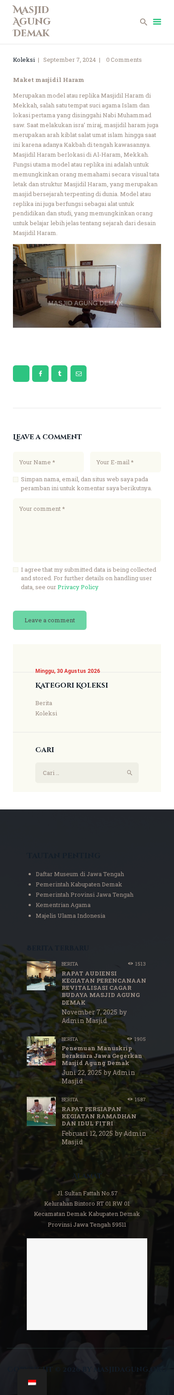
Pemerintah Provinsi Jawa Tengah (84, 894)
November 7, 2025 (89, 1012)
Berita (43, 703)
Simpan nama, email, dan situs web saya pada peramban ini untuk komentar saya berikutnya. (86, 483)
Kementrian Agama (63, 905)
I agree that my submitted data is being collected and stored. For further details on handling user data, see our (88, 578)
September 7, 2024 (69, 60)
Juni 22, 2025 (82, 1072)
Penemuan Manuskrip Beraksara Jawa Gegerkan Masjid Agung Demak (102, 1055)
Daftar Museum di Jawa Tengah (80, 874)
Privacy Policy (78, 587)
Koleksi (24, 60)
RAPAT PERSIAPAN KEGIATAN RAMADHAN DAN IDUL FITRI (99, 1116)
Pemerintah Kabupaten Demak (79, 884)
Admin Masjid (84, 1020)
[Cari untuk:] (87, 773)
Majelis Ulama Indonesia (70, 915)
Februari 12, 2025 (87, 1133)
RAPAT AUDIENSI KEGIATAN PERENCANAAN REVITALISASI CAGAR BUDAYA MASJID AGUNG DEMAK (104, 988)
